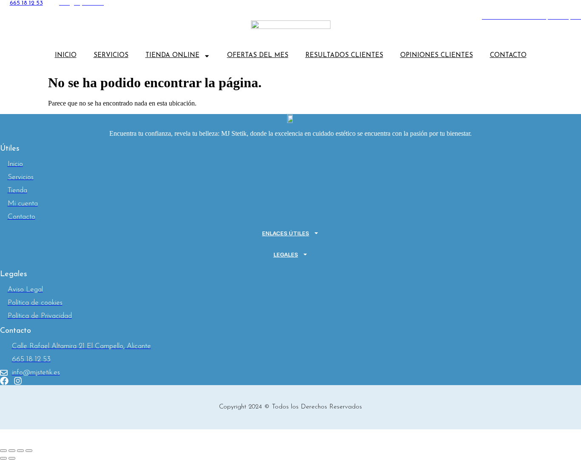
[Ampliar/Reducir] (3, 450)
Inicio (66, 55)
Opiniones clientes (436, 55)
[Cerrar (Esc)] (29, 450)
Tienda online (172, 55)
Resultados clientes (344, 55)
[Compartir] (20, 450)
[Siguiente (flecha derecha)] (12, 458)
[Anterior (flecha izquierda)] (3, 458)
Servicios (111, 55)
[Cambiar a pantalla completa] (12, 450)
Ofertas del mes (257, 55)
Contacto (508, 55)
